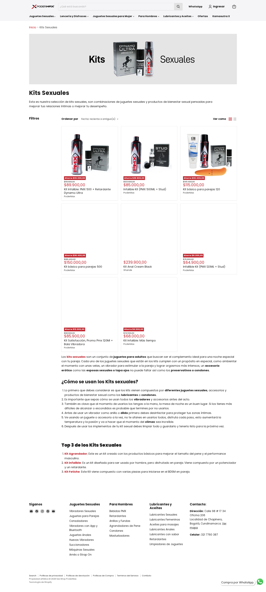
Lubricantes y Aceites (177, 16)
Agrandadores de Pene (124, 526)
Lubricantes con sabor (164, 534)
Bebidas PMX (117, 511)
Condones (116, 531)
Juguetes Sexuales (41, 16)
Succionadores (79, 545)
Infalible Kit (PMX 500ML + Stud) (144, 189)
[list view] (234, 119)
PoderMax (69, 196)
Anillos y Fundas (119, 521)
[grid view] (230, 119)
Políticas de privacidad (51, 575)
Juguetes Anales (80, 535)
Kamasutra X (221, 16)
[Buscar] (178, 6)
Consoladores (78, 521)
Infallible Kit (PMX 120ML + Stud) (204, 267)
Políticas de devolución (78, 575)
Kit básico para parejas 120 (201, 189)
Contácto (146, 575)
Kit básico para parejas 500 (83, 267)
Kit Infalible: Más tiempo (139, 340)
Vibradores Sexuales (82, 511)
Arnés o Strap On (80, 554)
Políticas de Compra (103, 575)
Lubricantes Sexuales (163, 514)
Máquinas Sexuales (82, 550)
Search (32, 575)
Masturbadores (119, 536)
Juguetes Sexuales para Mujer (113, 16)
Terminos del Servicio (128, 575)
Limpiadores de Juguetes (166, 544)
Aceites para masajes (164, 524)
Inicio (32, 27)
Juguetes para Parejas (84, 516)
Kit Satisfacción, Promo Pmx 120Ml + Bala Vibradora (88, 342)
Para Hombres (147, 16)
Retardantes (117, 516)
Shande (127, 270)
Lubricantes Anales (162, 529)
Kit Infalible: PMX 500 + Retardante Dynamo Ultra (87, 191)
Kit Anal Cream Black (137, 267)
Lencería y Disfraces (73, 16)
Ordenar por (69, 119)
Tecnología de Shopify (40, 582)
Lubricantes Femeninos (165, 519)
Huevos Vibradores (81, 540)
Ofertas (203, 16)
